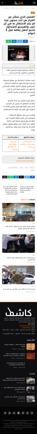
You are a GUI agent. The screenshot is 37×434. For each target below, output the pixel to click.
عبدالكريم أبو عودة (13, 167)
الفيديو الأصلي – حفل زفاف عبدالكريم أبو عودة (27, 144)
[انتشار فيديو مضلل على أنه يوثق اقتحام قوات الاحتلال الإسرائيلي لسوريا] (18, 212)
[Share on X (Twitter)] (19, 41)
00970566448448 (24, 326)
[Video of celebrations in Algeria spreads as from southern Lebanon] (31, 356)
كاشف (32, 170)
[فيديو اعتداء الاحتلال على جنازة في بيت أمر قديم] (18, 275)
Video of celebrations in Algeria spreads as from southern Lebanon (14, 355)
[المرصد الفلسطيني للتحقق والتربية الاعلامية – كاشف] (18, 2)
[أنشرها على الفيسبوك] (25, 41)
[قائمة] (34, 3)
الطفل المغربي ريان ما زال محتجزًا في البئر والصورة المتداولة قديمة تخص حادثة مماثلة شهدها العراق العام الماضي (10, 190)
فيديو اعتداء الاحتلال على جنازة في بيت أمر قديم (19, 289)
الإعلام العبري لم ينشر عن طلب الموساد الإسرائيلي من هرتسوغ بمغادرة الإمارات (27, 189)
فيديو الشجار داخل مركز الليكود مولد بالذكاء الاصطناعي (21, 258)
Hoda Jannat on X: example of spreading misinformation (16, 364)
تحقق (33, 13)
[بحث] (3, 3)
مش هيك (13, 141)
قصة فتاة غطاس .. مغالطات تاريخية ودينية (14, 345)
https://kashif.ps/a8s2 (25, 161)
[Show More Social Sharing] (3, 41)
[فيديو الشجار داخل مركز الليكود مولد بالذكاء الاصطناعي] (18, 243)
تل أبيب (21, 167)
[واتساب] (8, 41)
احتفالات (32, 167)
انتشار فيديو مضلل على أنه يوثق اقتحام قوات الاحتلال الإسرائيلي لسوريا (20, 227)
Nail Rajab (12, 144)
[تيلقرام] (14, 41)
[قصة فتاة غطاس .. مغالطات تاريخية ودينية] (31, 346)
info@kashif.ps (26, 327)
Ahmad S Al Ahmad (13, 148)
